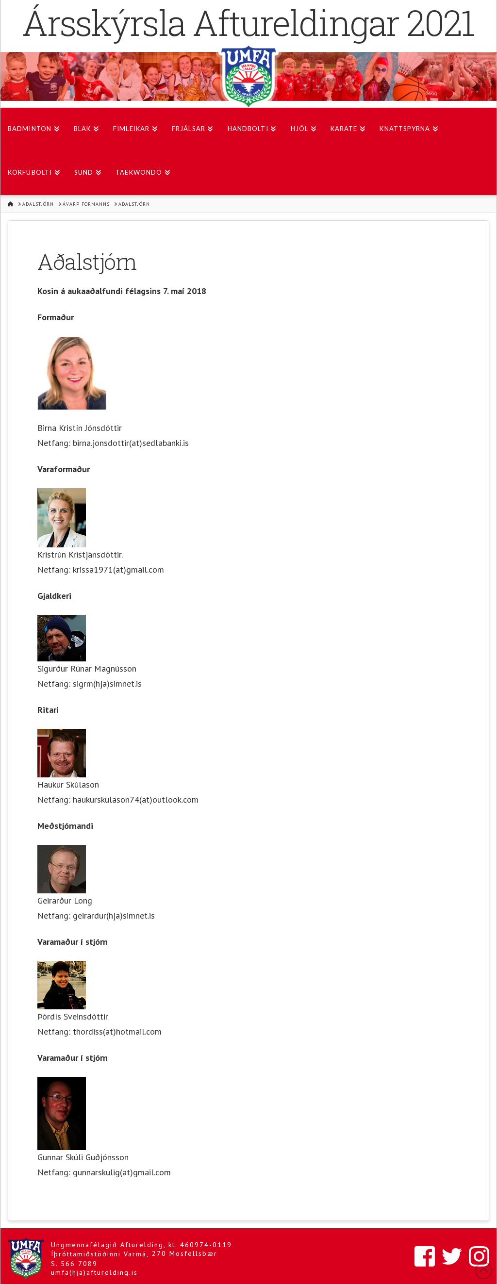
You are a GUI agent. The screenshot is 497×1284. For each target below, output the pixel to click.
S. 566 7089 (74, 1263)
